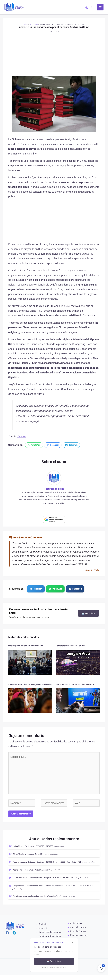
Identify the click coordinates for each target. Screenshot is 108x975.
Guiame (21, 436)
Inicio (26, 24)
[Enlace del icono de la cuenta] (86, 7)
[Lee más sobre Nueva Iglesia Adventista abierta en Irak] (30, 661)
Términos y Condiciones (50, 936)
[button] (92, 7)
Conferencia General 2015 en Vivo (71, 645)
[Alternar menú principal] (100, 7)
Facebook (77, 589)
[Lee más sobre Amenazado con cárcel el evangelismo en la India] (30, 700)
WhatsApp (57, 589)
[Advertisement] (54, 55)
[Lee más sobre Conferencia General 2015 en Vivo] (78, 661)
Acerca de (43, 928)
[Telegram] (14, 933)
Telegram (37, 589)
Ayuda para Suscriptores (50, 932)
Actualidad (34, 24)
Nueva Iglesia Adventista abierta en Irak (25, 645)
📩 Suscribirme (88, 613)
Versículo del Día (78, 927)
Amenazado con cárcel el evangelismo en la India (29, 684)
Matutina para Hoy (78, 935)
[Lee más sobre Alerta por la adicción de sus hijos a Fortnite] (78, 700)
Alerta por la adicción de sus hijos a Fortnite (75, 684)
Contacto (43, 924)
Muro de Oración (78, 931)
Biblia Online (76, 923)
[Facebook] (7, 933)
